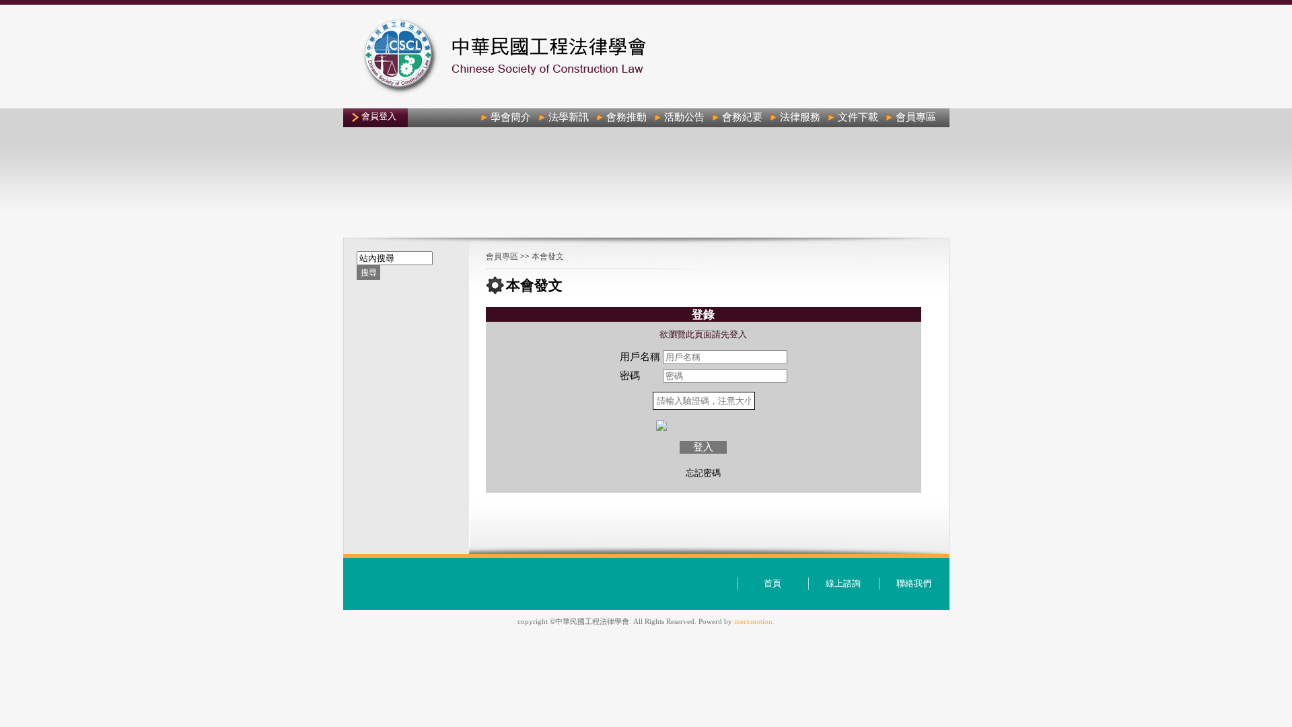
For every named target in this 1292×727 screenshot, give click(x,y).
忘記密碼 (703, 473)
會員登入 (378, 116)
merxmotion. (754, 621)
